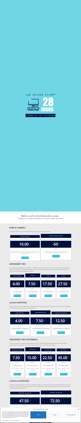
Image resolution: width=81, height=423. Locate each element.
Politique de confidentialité (14, 420)
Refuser (54, 414)
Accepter (38, 414)
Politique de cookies (5, 420)
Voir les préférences (71, 414)
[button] (78, 409)
